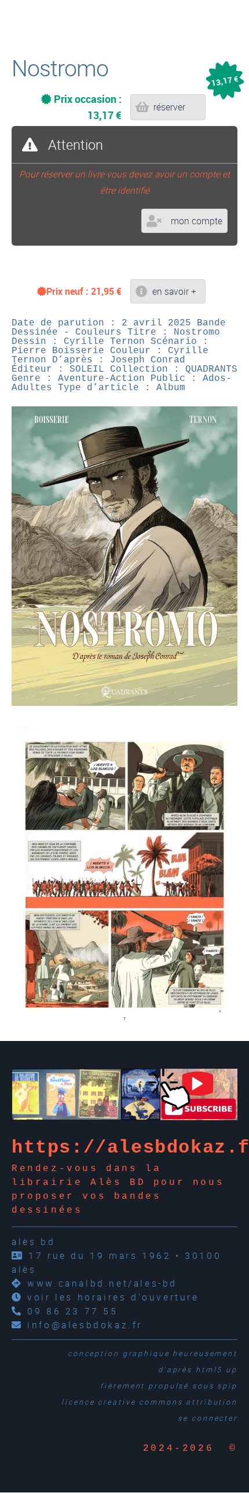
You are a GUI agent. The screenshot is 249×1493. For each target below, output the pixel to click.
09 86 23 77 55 (72, 1311)
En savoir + (174, 291)
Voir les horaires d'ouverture (113, 1297)
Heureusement (205, 1353)
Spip (227, 1386)
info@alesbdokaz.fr (84, 1324)
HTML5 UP (216, 1370)
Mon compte (196, 220)
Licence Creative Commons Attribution (149, 1402)
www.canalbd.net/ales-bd (102, 1283)
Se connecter (207, 1418)
